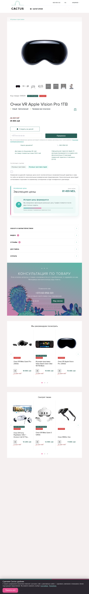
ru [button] (65, 2)
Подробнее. (53, 586)
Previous (11, 354)
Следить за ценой (26, 129)
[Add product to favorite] (75, 104)
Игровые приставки (17, 19)
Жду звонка (58, 301)
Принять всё (10, 590)
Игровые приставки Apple (38, 167)
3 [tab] (47, 382)
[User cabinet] (73, 9)
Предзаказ (61, 136)
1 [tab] (41, 382)
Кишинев (75, 2)
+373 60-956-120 (44, 293)
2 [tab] (44, 382)
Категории (37, 9)
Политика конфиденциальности (44, 310)
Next (78, 354)
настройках (44, 586)
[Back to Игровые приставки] (78, 19)
